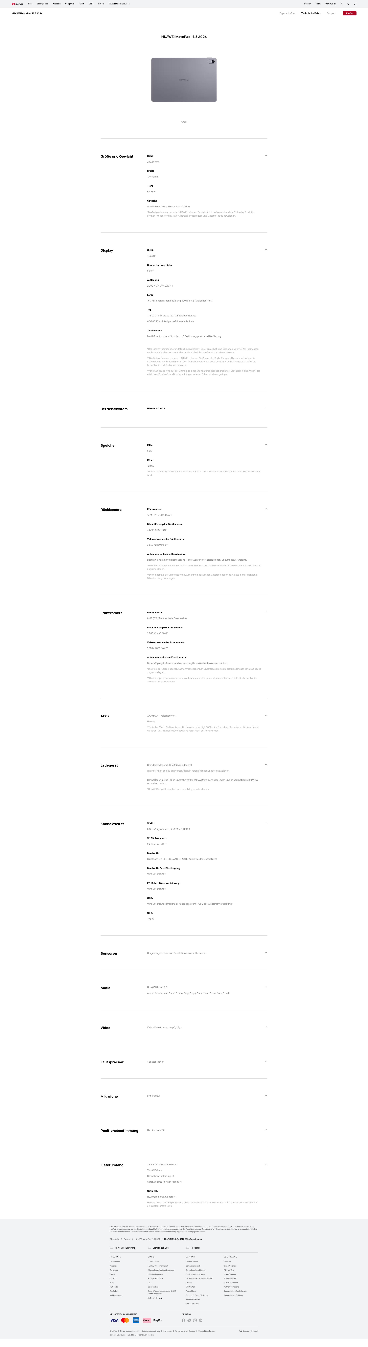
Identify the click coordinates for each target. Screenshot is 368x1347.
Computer (114, 1270)
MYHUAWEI (190, 1287)
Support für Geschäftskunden (197, 1295)
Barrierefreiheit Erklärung (233, 1295)
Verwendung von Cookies (185, 1331)
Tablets (127, 1239)
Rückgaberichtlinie (155, 1278)
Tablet (112, 1274)
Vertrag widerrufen (155, 1298)
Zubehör (113, 1278)
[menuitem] (127, 1261)
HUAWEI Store (153, 1261)
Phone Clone (191, 1291)
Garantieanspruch (193, 1266)
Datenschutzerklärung (151, 1331)
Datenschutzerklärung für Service (199, 1278)
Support (331, 13)
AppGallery (114, 1291)
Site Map (113, 1331)
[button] (341, 4)
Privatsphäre (229, 1270)
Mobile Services (116, 1295)
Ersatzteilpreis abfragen (195, 1274)
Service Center (192, 1261)
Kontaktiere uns (230, 1266)
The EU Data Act (192, 1303)
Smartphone (115, 1261)
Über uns (227, 1261)
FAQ (149, 1282)
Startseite (114, 1239)
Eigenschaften (287, 13)
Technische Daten (311, 13)
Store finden (153, 1287)
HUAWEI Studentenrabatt (158, 1266)
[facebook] (183, 1320)
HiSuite (189, 1282)
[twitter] (189, 1320)
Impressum (167, 1331)
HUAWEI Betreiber (231, 1282)
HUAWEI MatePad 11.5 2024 (147, 1239)
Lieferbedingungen (155, 1274)
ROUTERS (114, 1287)
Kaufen (349, 13)
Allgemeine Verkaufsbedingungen (161, 1270)
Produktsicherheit (193, 1299)
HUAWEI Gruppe (230, 1274)
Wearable (113, 1266)
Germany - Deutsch (250, 1331)
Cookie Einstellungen (206, 1331)
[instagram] (195, 1320)
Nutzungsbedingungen (129, 1331)
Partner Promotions (231, 1287)
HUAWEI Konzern (230, 1278)
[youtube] (200, 1320)
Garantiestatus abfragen (195, 1270)
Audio (112, 1282)
